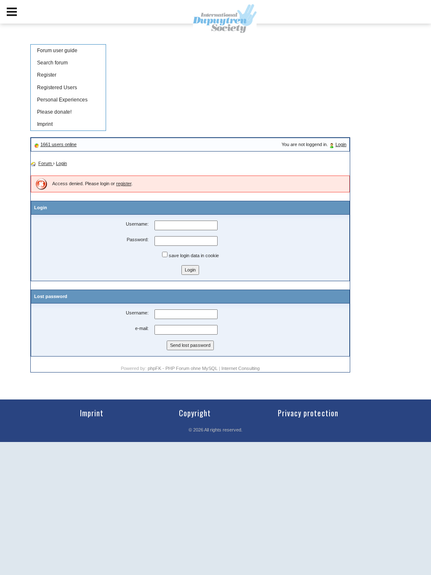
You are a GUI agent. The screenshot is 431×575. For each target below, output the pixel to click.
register (123, 183)
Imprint (45, 124)
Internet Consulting (240, 368)
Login (340, 144)
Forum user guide (57, 50)
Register (46, 75)
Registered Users (57, 88)
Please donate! (54, 112)
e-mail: (142, 328)
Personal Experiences (62, 100)
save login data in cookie (193, 255)
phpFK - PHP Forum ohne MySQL (183, 368)
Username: (137, 223)
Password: (138, 239)
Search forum (52, 63)
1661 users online (58, 144)
